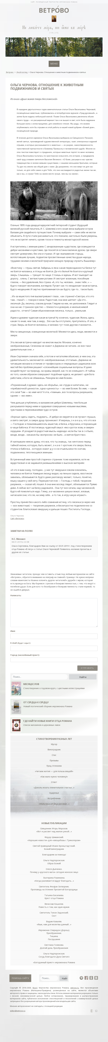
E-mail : (20, 643)
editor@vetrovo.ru (17, 1010)
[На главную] (54, 1)
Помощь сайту (20, 978)
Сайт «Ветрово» (17, 518)
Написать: (15, 595)
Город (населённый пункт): (25, 655)
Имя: (12, 631)
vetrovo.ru (74, 987)
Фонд (34, 987)
